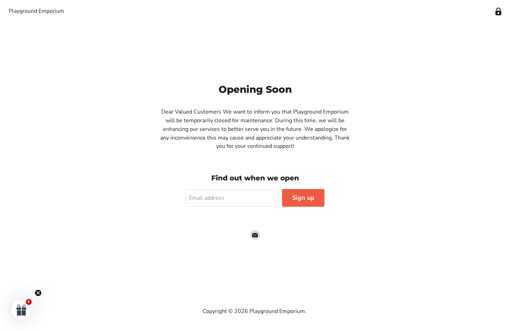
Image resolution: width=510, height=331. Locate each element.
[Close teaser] (38, 292)
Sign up (303, 198)
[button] (21, 309)
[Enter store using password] (498, 11)
